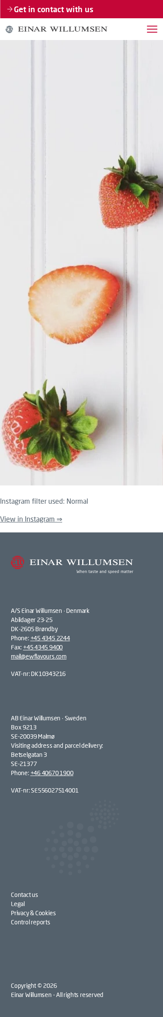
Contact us (24, 894)
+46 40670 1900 (51, 772)
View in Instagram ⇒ (31, 519)
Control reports (30, 922)
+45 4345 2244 (50, 638)
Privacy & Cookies (33, 913)
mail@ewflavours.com (39, 656)
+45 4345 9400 (43, 647)
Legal (18, 903)
